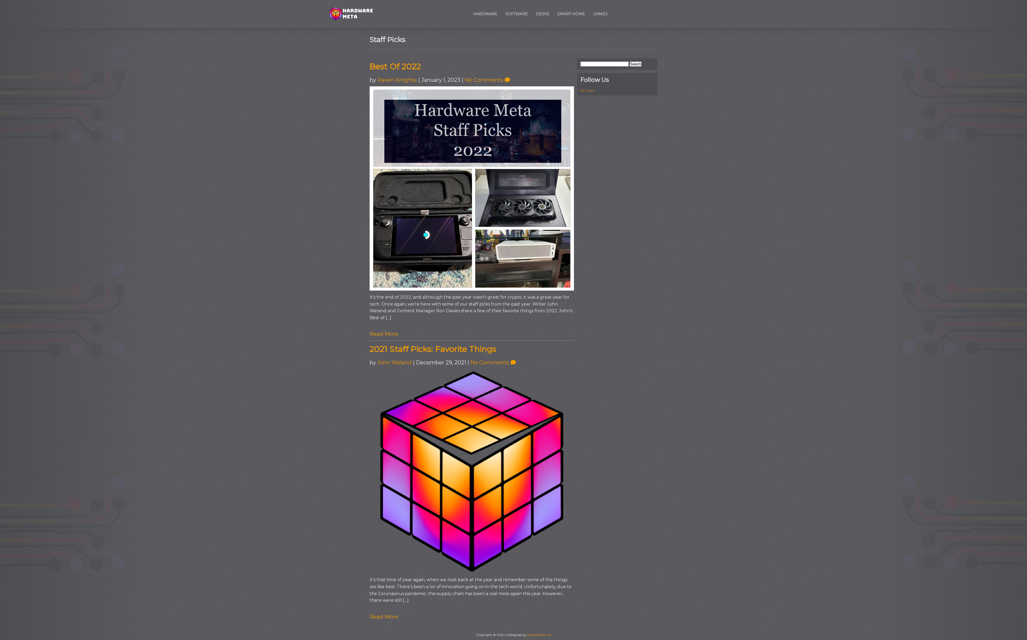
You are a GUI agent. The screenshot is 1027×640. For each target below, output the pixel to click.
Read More (384, 334)
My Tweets (587, 90)
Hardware (485, 13)
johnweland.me (539, 635)
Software (516, 13)
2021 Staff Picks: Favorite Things (433, 349)
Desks (542, 13)
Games (600, 13)
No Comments (485, 80)
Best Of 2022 (395, 66)
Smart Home (571, 13)
